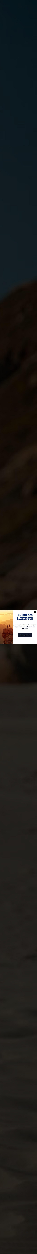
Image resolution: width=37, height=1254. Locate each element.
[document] (18, 627)
